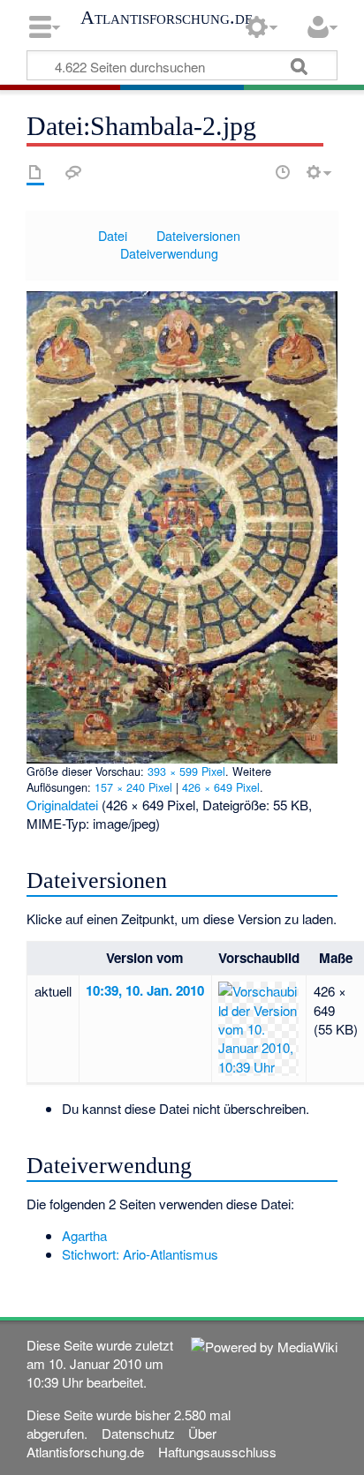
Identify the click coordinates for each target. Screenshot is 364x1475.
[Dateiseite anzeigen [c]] (35, 172)
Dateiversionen (198, 235)
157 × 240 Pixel (133, 787)
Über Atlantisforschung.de (121, 1442)
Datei (112, 235)
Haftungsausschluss (217, 1451)
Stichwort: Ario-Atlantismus (140, 1254)
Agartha (84, 1235)
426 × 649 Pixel (221, 787)
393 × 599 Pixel (186, 771)
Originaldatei (62, 804)
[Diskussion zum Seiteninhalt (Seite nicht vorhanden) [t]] (73, 172)
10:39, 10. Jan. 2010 (145, 990)
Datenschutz (138, 1433)
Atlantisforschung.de (166, 18)
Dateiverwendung (169, 253)
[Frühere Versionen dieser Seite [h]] (283, 172)
